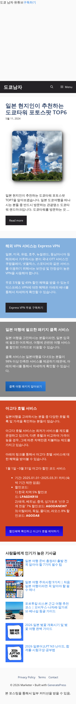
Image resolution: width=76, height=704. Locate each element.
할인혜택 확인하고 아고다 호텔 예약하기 (34, 531)
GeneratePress (57, 685)
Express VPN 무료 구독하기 (26, 307)
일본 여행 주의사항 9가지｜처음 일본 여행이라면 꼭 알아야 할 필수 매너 (47, 586)
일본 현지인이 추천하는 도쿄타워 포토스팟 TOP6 (36, 109)
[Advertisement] (38, 43)
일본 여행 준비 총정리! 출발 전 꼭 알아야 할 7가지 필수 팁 (46, 563)
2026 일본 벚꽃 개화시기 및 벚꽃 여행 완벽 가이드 (46, 627)
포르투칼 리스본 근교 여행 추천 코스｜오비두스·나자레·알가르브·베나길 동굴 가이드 (47, 607)
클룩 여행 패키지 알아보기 (25, 386)
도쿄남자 (13, 87)
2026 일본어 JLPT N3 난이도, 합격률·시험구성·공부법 (47, 648)
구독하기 (29, 2)
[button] (52, 87)
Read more (16, 220)
